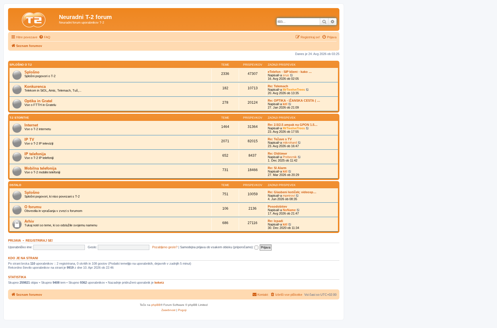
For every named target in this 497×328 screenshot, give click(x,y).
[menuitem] (44, 37)
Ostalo (15, 185)
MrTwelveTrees (294, 89)
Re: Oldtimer (277, 153)
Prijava (14, 240)
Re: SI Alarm (277, 168)
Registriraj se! (39, 240)
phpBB (155, 304)
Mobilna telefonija (40, 168)
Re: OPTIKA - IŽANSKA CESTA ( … (294, 100)
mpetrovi (289, 195)
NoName (289, 210)
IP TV (29, 139)
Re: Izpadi (275, 221)
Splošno (31, 72)
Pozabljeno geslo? (164, 247)
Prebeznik (290, 157)
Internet (31, 125)
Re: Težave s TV (280, 139)
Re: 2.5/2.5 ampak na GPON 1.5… (293, 124)
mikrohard (290, 142)
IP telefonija (35, 154)
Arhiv (29, 221)
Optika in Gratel (38, 101)
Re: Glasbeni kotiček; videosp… (292, 192)
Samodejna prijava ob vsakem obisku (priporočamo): (217, 247)
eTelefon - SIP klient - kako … (290, 71)
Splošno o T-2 (20, 64)
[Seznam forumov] (34, 19)
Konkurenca (35, 86)
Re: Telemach (278, 86)
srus (286, 75)
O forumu (32, 207)
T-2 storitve (19, 117)
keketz (159, 282)
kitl (285, 104)
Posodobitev (277, 206)
